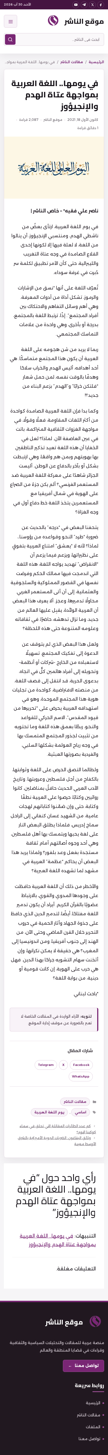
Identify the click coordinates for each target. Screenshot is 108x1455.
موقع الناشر (84, 21)
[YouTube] (75, 4)
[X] (92, 4)
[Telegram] (84, 4)
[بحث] (10, 39)
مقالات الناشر (71, 62)
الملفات (93, 1426)
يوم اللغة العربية (49, 1112)
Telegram (46, 1065)
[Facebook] (100, 4)
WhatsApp (80, 1076)
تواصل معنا (89, 1438)
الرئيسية (96, 62)
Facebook (81, 1065)
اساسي (80, 1112)
